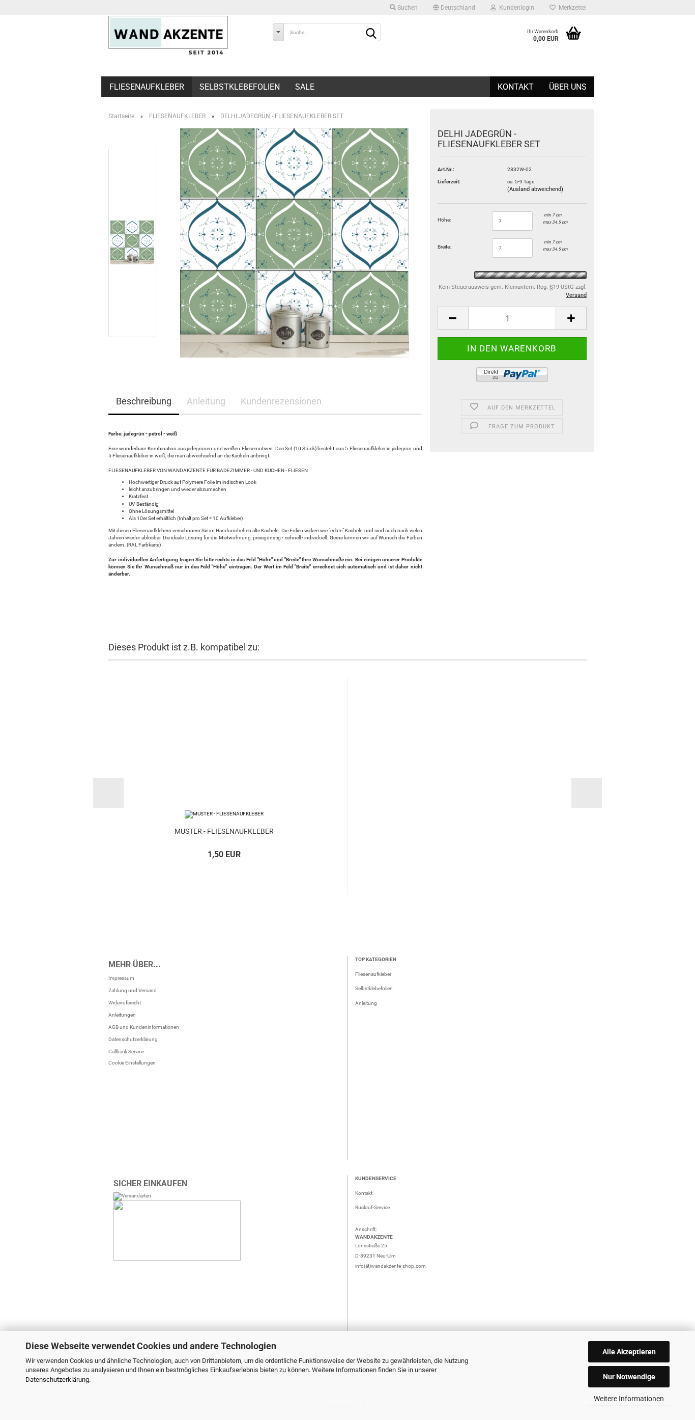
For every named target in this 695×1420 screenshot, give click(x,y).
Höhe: (444, 220)
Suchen (407, 7)
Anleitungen (122, 1015)
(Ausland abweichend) (535, 189)
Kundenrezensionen (281, 401)
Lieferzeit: (449, 181)
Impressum (121, 978)
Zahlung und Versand (132, 990)
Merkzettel (571, 7)
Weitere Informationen (629, 1399)
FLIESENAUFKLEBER (146, 87)
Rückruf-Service (372, 1207)
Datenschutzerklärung (57, 1379)
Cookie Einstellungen (132, 1063)
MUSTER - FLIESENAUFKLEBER (224, 831)
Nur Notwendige (629, 1377)
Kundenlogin (515, 7)
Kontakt (516, 87)
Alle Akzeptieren (629, 1352)
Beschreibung (143, 401)
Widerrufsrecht (124, 1002)
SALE (304, 87)
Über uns (568, 87)
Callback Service (126, 1051)
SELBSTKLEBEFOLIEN (239, 87)
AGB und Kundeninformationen (143, 1027)
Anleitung (206, 401)
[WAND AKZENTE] (182, 35)
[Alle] (278, 32)
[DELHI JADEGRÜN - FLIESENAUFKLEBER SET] (294, 242)
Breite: (444, 247)
